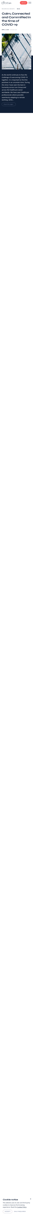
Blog (18, 9)
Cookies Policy (21, 1207)
